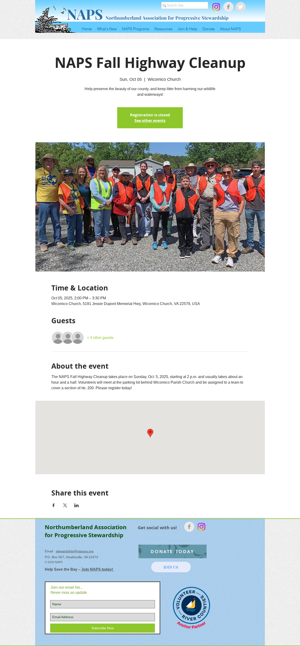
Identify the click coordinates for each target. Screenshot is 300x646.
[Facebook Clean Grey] (228, 7)
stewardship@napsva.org (75, 551)
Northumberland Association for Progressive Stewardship (167, 18)
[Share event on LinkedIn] (76, 505)
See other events (150, 120)
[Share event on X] (65, 505)
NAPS (85, 13)
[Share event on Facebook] (53, 505)
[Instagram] (216, 7)
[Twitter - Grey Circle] (241, 7)
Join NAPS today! (97, 569)
